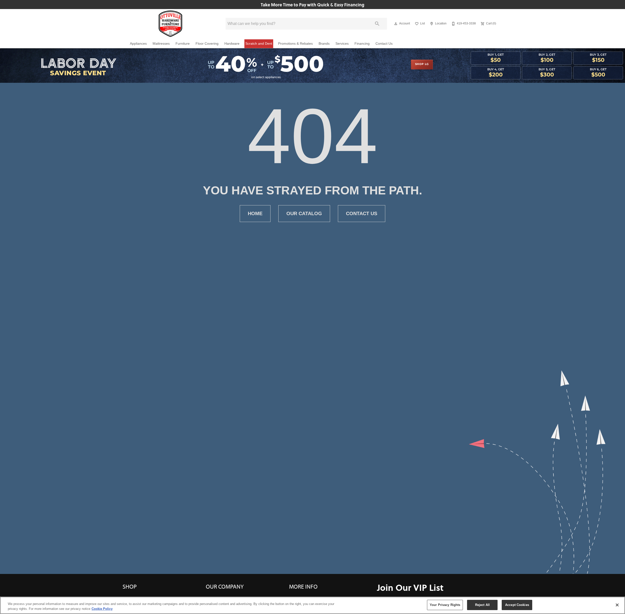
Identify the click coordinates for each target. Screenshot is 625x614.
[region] (312, 605)
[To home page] (170, 23)
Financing (362, 43)
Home (255, 213)
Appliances (138, 43)
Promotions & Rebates (295, 43)
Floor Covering (207, 43)
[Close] (617, 605)
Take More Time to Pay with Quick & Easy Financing (312, 4)
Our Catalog (304, 213)
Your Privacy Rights (445, 605)
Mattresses (161, 43)
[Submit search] (377, 23)
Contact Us (384, 43)
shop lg (422, 64)
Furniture (183, 43)
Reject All (482, 605)
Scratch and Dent (258, 43)
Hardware (232, 43)
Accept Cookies (517, 605)
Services (342, 43)
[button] (396, 24)
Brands (324, 43)
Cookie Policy (102, 609)
